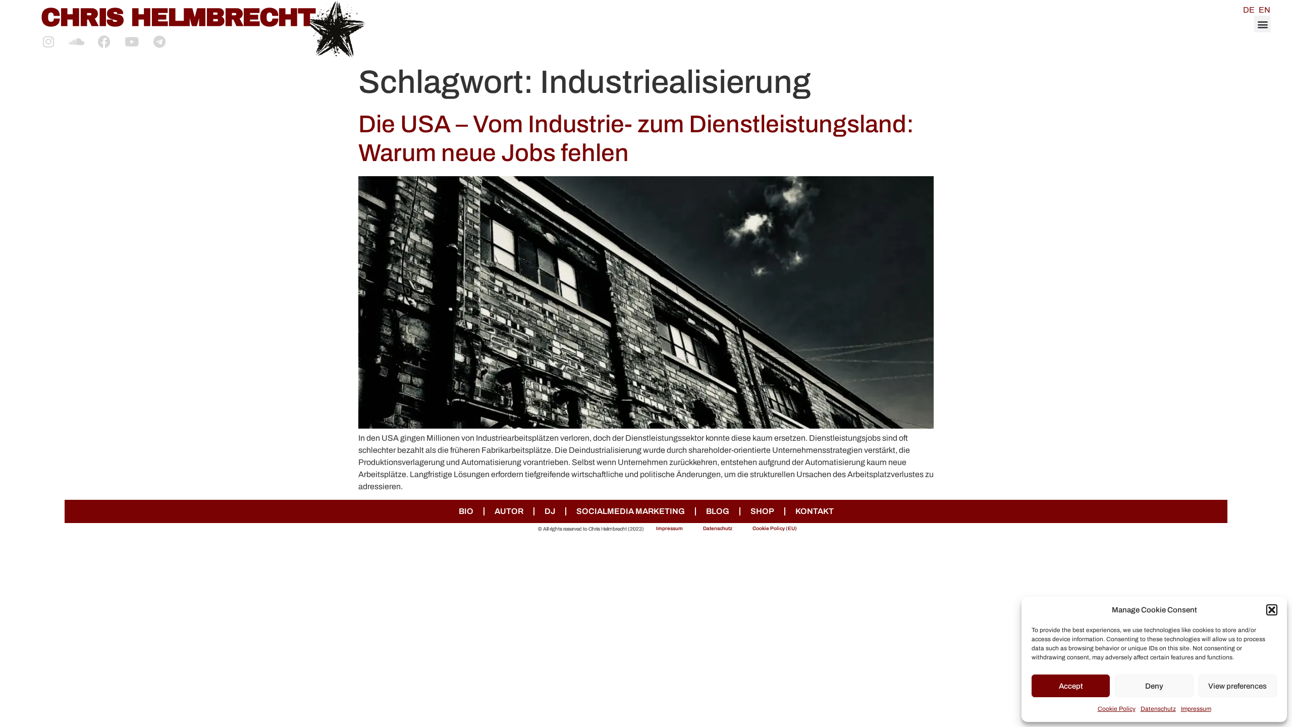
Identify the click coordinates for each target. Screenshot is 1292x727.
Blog (717, 511)
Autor (509, 511)
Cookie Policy (1117, 708)
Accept (1071, 686)
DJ (550, 511)
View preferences (1237, 686)
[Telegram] (159, 41)
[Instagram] (48, 41)
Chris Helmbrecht (178, 17)
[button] (1272, 610)
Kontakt (814, 511)
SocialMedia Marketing (630, 511)
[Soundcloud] (76, 41)
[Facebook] (104, 41)
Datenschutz (1158, 708)
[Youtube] (131, 41)
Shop (762, 511)
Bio (466, 511)
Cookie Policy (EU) (774, 528)
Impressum (1196, 708)
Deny (1154, 686)
